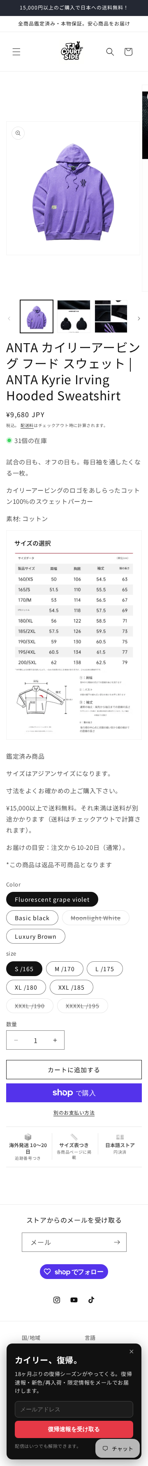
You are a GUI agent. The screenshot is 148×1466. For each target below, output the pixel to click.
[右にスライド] (139, 318)
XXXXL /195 (85, 1007)
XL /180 (26, 987)
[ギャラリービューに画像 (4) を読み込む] (111, 316)
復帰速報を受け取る (74, 1429)
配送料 (27, 425)
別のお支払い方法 (74, 1112)
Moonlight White (99, 919)
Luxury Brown (36, 936)
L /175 (104, 969)
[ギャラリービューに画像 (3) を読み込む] (73, 316)
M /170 (65, 969)
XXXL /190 (33, 1007)
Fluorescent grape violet (52, 899)
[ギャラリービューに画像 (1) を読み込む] (36, 316)
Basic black (32, 918)
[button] (16, 52)
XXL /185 (71, 987)
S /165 (24, 969)
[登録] (117, 1242)
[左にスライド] (9, 318)
